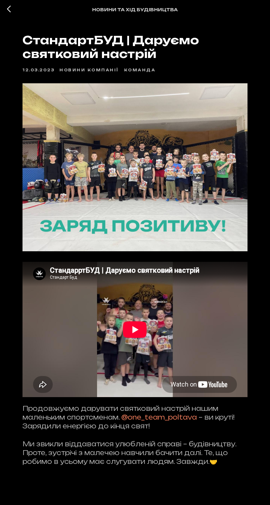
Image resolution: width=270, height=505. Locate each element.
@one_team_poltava (159, 417)
